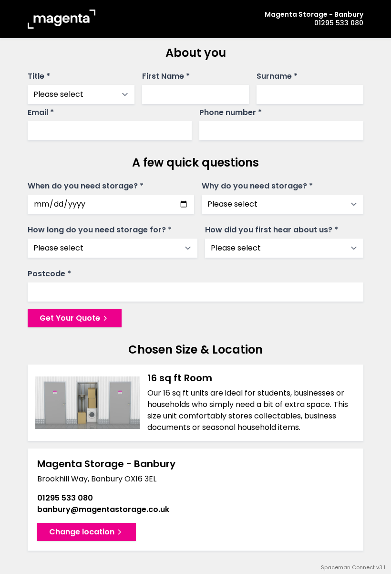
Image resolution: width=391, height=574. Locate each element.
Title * (39, 76)
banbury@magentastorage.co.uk (103, 509)
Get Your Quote (70, 318)
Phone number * (230, 112)
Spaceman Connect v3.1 (353, 567)
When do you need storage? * (86, 186)
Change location (81, 531)
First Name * (166, 76)
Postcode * (49, 274)
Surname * (277, 76)
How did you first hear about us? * (271, 230)
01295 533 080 (338, 23)
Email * (41, 112)
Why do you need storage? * (257, 186)
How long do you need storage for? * (100, 230)
